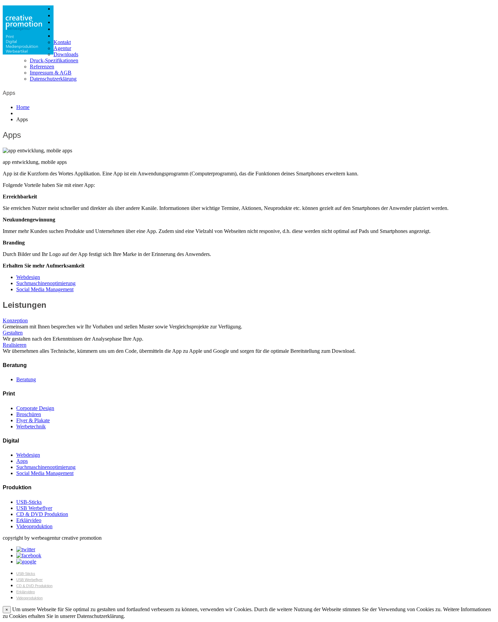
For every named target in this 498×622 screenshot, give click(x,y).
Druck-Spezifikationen (54, 60)
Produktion (65, 22)
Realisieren (14, 345)
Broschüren (28, 414)
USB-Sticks (29, 502)
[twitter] (25, 549)
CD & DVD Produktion (42, 514)
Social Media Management (45, 289)
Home (22, 107)
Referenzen (42, 66)
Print (58, 9)
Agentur (62, 48)
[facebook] (28, 555)
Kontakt (62, 42)
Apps (22, 461)
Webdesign (28, 277)
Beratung (26, 379)
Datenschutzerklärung (53, 79)
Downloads (66, 54)
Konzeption (15, 320)
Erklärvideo (28, 520)
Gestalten (13, 333)
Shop (59, 29)
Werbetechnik (31, 426)
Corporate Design (35, 408)
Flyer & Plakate (33, 420)
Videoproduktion (34, 526)
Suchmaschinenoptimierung (46, 283)
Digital (60, 15)
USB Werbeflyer (34, 508)
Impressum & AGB (50, 73)
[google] (26, 561)
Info (58, 36)
